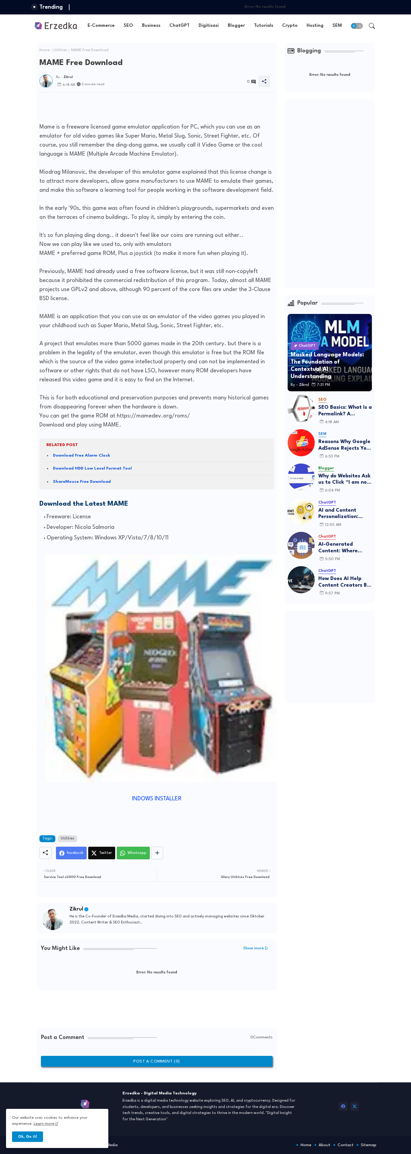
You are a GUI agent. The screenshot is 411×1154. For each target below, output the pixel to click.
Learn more (44, 1124)
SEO (128, 25)
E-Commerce (101, 25)
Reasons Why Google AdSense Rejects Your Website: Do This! (345, 445)
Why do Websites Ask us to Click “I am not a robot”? (344, 479)
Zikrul (76, 909)
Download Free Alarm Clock (81, 455)
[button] (357, 26)
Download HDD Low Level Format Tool (92, 468)
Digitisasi (209, 25)
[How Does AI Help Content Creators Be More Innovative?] (301, 579)
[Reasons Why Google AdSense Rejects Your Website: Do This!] (301, 442)
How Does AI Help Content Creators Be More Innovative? (344, 582)
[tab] (101, 25)
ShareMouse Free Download (82, 481)
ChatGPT (179, 25)
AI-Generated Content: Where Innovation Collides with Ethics (342, 548)
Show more (253, 948)
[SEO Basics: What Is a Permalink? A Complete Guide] (301, 408)
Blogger (236, 25)
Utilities (60, 50)
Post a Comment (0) (156, 1061)
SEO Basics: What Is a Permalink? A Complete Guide (345, 411)
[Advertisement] (148, 105)
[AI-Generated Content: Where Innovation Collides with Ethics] (301, 545)
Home (44, 50)
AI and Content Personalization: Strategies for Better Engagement (344, 514)
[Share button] (157, 853)
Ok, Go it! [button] (27, 1137)
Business (151, 25)
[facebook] (343, 1106)
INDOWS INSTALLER (156, 799)
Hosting (315, 25)
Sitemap (368, 1145)
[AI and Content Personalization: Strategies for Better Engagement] (301, 511)
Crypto (290, 25)
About (324, 1145)
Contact (346, 1145)
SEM (337, 25)
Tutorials (263, 25)
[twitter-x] (354, 1106)
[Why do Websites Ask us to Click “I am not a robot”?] (301, 477)
